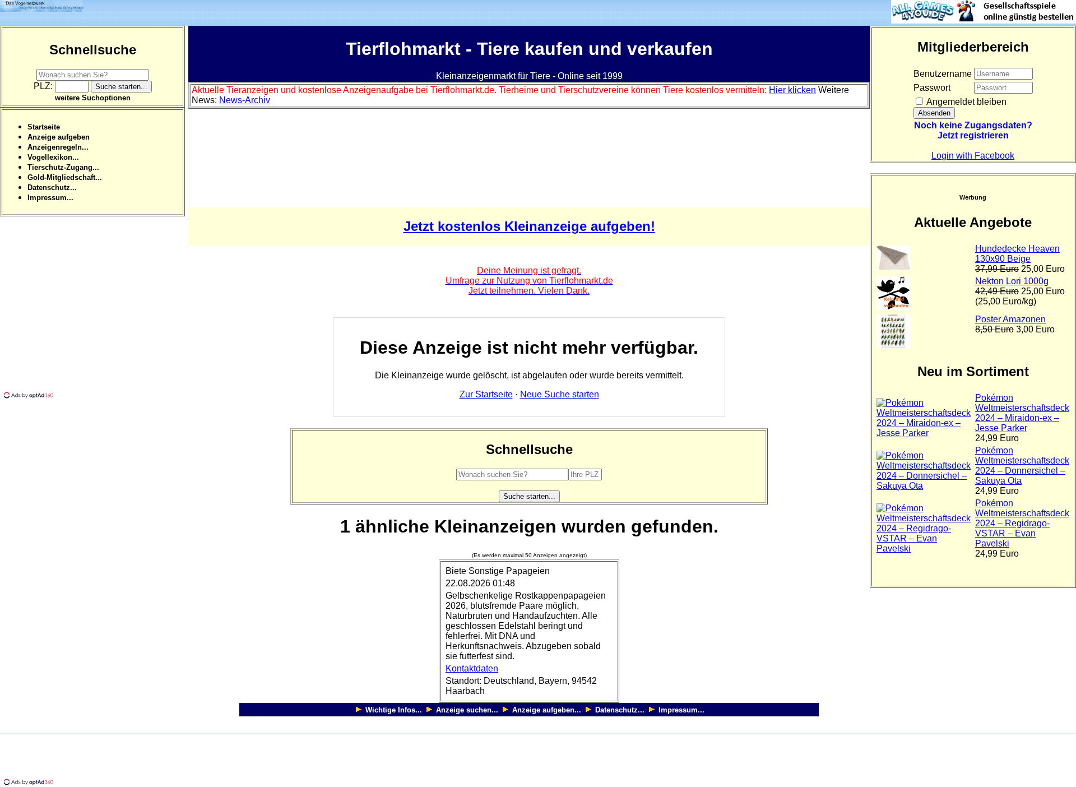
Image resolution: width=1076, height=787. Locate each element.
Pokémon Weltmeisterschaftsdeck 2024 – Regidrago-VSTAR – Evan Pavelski (1022, 523)
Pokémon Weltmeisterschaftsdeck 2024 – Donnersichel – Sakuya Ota (1022, 465)
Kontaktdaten (472, 668)
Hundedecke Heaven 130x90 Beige (1017, 253)
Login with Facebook (972, 155)
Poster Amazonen (1010, 319)
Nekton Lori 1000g (1012, 281)
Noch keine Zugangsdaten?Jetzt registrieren (973, 130)
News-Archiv (244, 100)
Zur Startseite (486, 394)
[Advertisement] (94, 311)
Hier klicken (792, 90)
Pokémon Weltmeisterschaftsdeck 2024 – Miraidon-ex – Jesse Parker (1022, 413)
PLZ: (44, 86)
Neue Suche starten (559, 394)
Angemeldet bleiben (966, 102)
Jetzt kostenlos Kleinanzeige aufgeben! (529, 226)
